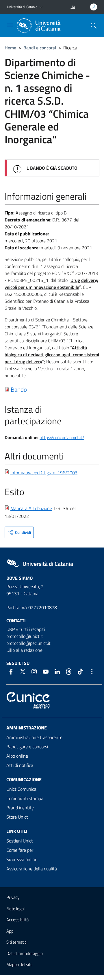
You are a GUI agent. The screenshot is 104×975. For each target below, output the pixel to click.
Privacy (12, 897)
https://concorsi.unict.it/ (62, 437)
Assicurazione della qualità (31, 868)
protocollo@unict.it (24, 636)
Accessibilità (17, 919)
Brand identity (20, 807)
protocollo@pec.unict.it (28, 643)
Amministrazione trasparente (34, 737)
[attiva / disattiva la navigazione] (9, 25)
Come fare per (19, 850)
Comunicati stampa (24, 798)
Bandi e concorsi (39, 47)
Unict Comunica (21, 789)
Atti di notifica (19, 765)
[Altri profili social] (91, 671)
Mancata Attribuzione (31, 508)
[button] (41, 7)
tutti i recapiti (32, 629)
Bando (19, 389)
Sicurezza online (21, 859)
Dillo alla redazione (24, 650)
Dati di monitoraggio (24, 953)
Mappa (19, 964)
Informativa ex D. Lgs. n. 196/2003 (43, 472)
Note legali (15, 908)
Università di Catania (22, 7)
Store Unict (17, 816)
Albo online (17, 755)
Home (10, 47)
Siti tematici (16, 942)
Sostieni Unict (19, 840)
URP (10, 629)
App (10, 931)
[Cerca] (93, 25)
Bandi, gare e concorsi (27, 746)
